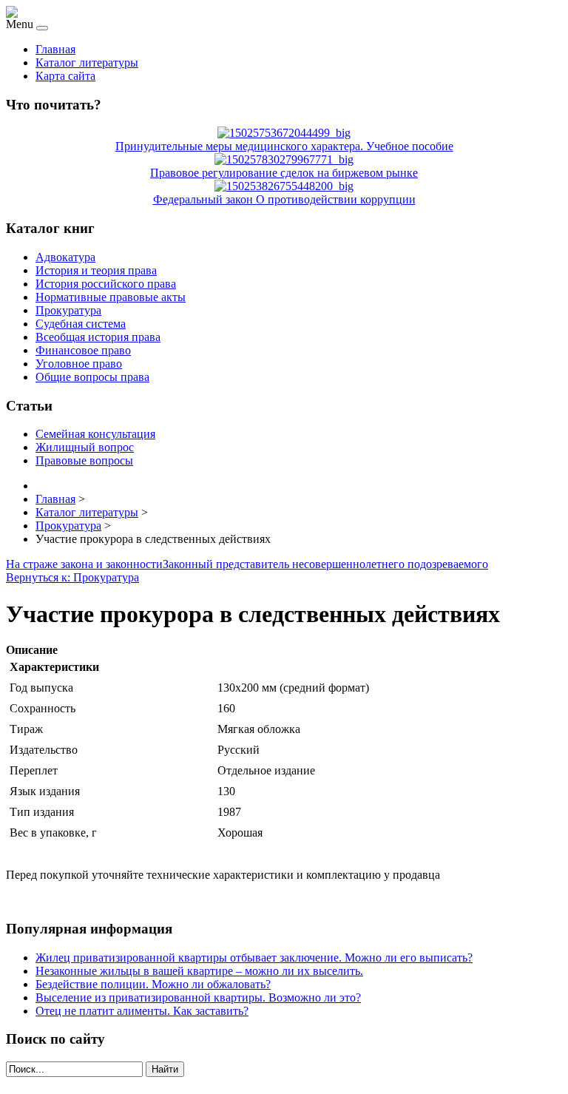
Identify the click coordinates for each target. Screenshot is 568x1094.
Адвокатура (65, 257)
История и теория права (96, 270)
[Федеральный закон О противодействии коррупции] (284, 186)
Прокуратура (68, 310)
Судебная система (81, 323)
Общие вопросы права (92, 377)
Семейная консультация (95, 434)
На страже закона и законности (84, 564)
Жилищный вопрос (85, 447)
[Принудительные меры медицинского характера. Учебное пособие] (284, 132)
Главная (55, 49)
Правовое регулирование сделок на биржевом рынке (284, 172)
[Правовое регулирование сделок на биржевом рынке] (284, 159)
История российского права (106, 283)
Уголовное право (79, 363)
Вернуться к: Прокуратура (72, 577)
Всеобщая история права (98, 337)
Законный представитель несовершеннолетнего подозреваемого (325, 564)
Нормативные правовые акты (111, 297)
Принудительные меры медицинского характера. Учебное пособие (284, 146)
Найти (165, 1069)
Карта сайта (65, 76)
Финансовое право (83, 350)
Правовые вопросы (84, 460)
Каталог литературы (87, 62)
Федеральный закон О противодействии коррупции (284, 199)
